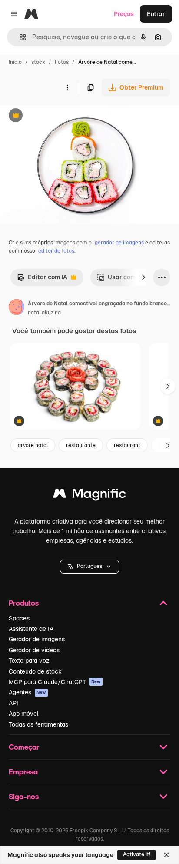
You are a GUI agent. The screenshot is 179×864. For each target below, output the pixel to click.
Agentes (27, 692)
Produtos (24, 602)
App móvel (24, 713)
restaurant (127, 445)
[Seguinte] (143, 277)
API (13, 703)
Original (55, 116)
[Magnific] (89, 495)
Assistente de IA (31, 629)
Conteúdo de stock (35, 671)
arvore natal (33, 445)
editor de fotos (56, 250)
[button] (89, 567)
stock (38, 62)
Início (15, 62)
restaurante (81, 445)
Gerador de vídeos (34, 650)
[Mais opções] (67, 87)
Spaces (19, 618)
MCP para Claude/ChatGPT (55, 682)
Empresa (23, 771)
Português (89, 566)
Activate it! (136, 854)
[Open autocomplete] (19, 37)
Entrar (156, 14)
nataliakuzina (44, 312)
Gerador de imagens (37, 639)
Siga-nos (24, 796)
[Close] (166, 855)
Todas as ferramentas (38, 724)
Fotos (62, 62)
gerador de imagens (119, 242)
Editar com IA (42, 279)
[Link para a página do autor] (16, 308)
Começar (24, 746)
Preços (124, 14)
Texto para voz (29, 660)
